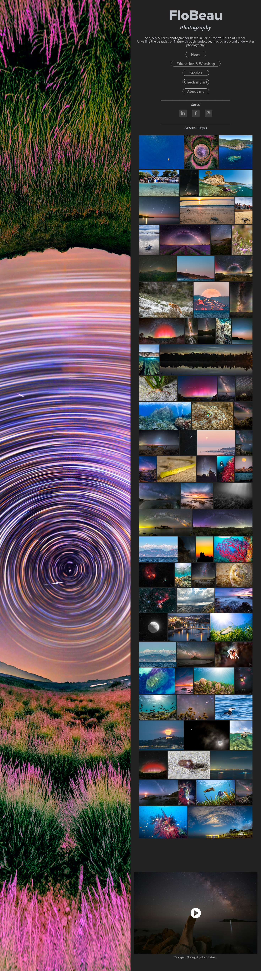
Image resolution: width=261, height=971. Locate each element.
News (195, 54)
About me (196, 91)
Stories (195, 73)
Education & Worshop (195, 63)
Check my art (196, 82)
